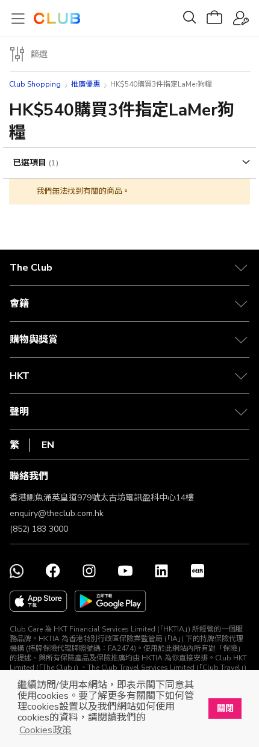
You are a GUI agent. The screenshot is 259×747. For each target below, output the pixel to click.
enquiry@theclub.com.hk (57, 513)
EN (48, 445)
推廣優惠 (85, 84)
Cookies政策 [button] (45, 730)
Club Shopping (35, 84)
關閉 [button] (225, 708)
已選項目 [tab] (31, 162)
